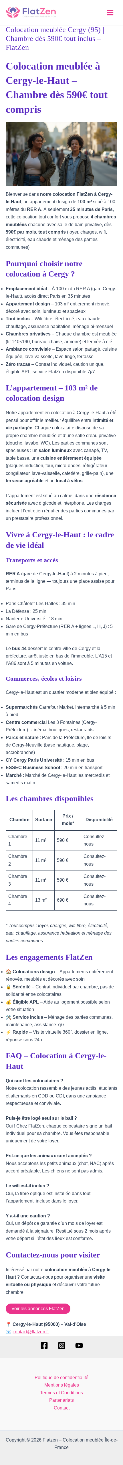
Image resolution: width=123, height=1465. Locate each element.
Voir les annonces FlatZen (38, 1308)
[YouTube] (79, 1345)
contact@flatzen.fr (31, 1331)
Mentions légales (61, 1385)
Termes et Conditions (61, 1392)
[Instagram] (62, 1345)
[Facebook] (44, 1345)
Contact (62, 1407)
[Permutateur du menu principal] (110, 12)
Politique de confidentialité (61, 1377)
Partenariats (61, 1400)
